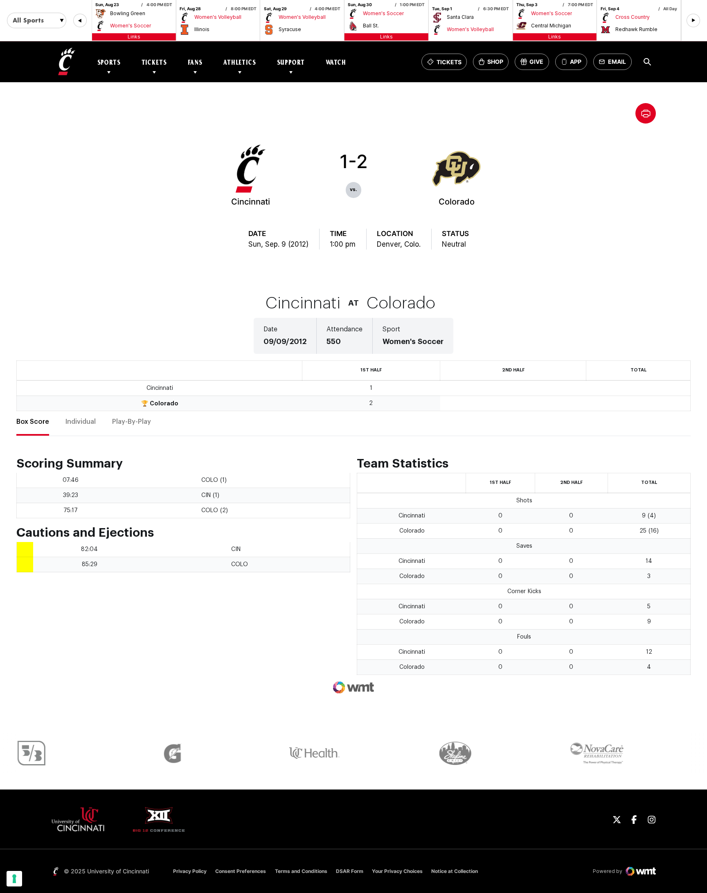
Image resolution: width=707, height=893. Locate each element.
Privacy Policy (190, 871)
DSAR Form (349, 871)
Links (134, 37)
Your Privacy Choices (397, 871)
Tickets (154, 61)
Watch (336, 61)
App (575, 61)
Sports (109, 61)
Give (534, 64)
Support (291, 61)
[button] (80, 20)
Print (645, 113)
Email (614, 64)
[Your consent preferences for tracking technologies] (14, 878)
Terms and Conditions (301, 871)
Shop (493, 64)
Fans (195, 61)
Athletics (239, 61)
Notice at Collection (454, 871)
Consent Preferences (240, 871)
